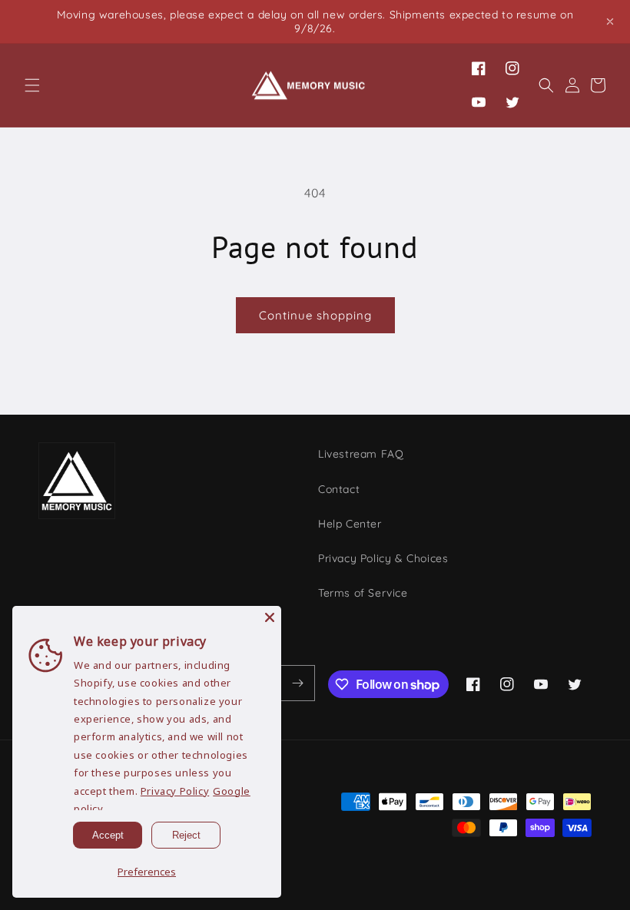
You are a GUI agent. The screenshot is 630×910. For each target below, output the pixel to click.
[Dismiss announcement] (610, 21)
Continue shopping (315, 315)
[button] (32, 85)
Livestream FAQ (360, 454)
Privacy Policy (175, 791)
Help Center (350, 524)
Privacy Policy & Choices (383, 558)
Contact (339, 489)
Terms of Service (363, 593)
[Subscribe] (297, 683)
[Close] (269, 617)
